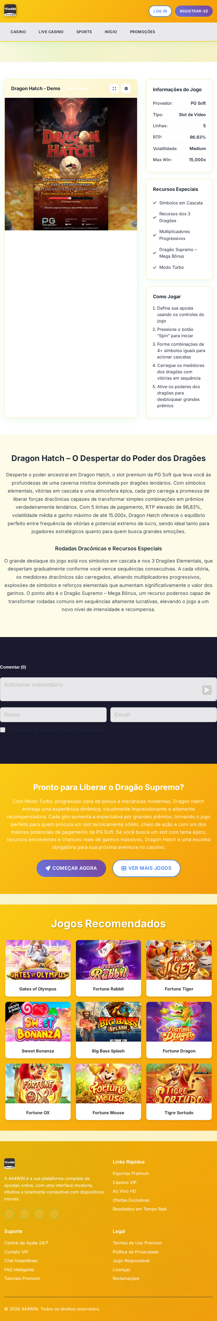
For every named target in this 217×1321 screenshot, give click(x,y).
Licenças (121, 1269)
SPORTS (84, 31)
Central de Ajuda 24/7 (26, 1242)
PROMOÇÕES (142, 31)
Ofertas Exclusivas (131, 1200)
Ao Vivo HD (124, 1191)
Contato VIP (16, 1251)
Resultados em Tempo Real (140, 1209)
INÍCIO (111, 31)
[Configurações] (126, 88)
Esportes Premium (131, 1173)
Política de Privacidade (136, 1251)
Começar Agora (74, 868)
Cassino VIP (125, 1182)
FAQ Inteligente (19, 1269)
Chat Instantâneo (21, 1260)
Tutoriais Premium (22, 1278)
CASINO (18, 31)
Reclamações (126, 1278)
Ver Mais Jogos (149, 868)
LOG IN (160, 11)
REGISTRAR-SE (194, 11)
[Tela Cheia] (114, 88)
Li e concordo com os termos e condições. (55, 729)
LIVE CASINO (51, 31)
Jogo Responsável (131, 1260)
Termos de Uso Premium (137, 1242)
